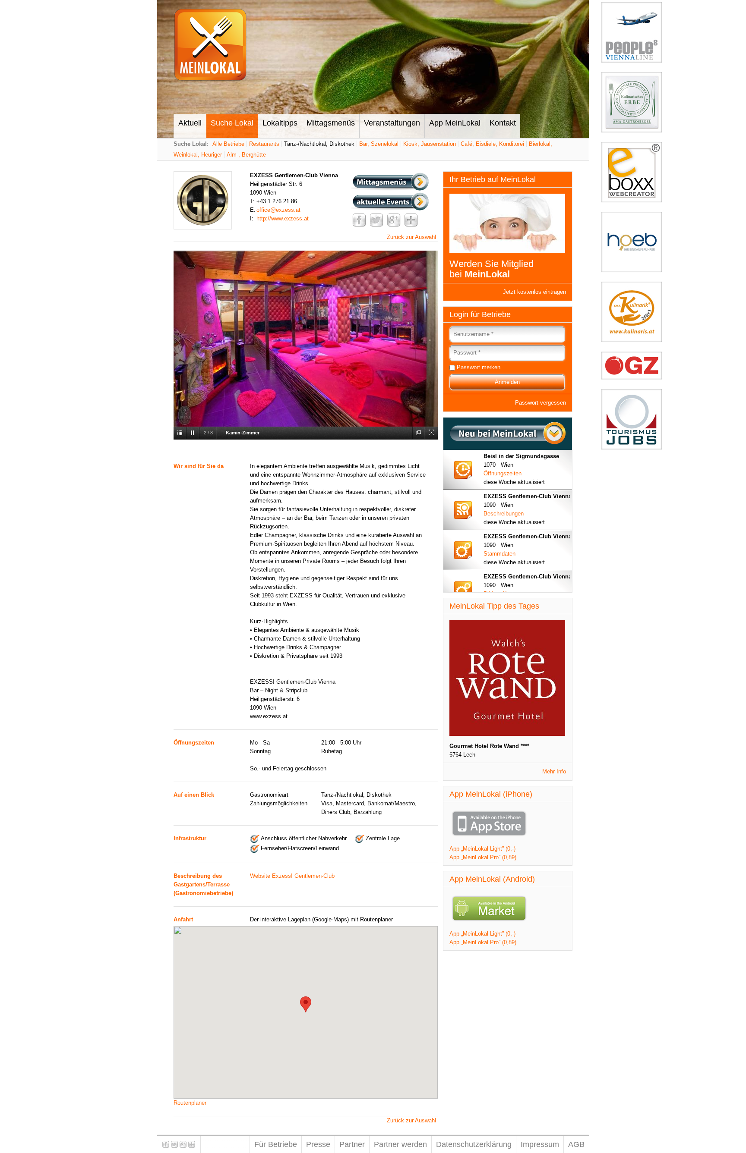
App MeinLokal (454, 123)
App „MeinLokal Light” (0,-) (482, 848)
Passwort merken (478, 367)
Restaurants (264, 144)
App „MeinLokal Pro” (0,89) (482, 857)
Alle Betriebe (228, 144)
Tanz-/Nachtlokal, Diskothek (319, 144)
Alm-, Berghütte (246, 154)
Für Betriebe (275, 1144)
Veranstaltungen (392, 123)
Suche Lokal (232, 123)
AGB (576, 1144)
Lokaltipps (279, 123)
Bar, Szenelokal (378, 144)
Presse (318, 1144)
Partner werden (400, 1144)
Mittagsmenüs (331, 123)
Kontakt (503, 123)
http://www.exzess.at (282, 218)
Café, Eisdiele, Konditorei (492, 144)
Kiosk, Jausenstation (429, 144)
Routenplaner (190, 1103)
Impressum (540, 1144)
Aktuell (190, 123)
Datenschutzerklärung (474, 1144)
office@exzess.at (278, 210)
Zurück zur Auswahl (411, 237)
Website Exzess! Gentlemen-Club (292, 876)
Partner (352, 1144)
